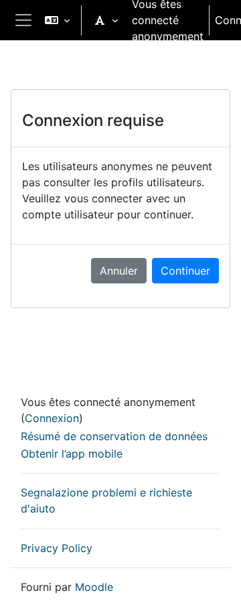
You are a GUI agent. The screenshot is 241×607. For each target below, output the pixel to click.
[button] (57, 20)
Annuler (119, 270)
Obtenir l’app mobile (72, 453)
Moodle (94, 587)
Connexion (52, 418)
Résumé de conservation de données (114, 436)
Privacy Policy (56, 548)
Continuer (185, 270)
